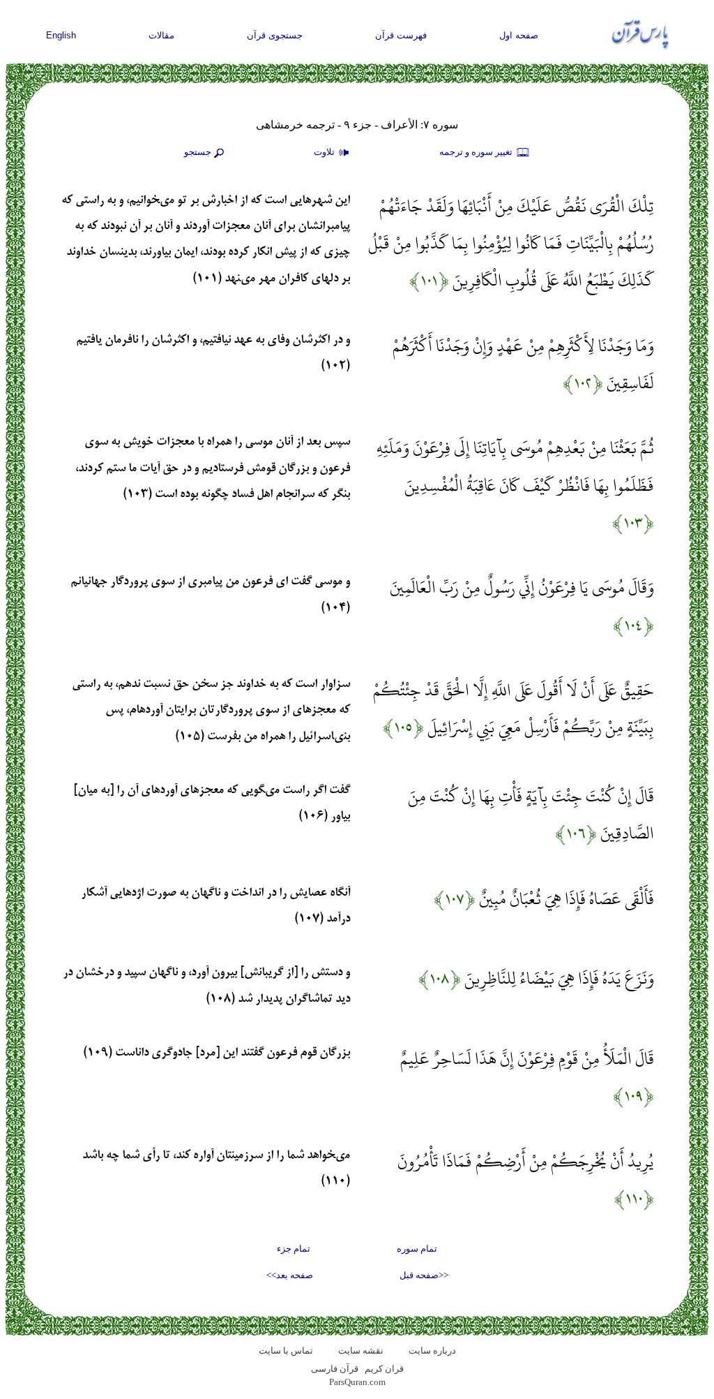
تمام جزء (293, 1248)
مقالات (161, 35)
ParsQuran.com (357, 1382)
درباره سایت (432, 1350)
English (61, 35)
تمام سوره (417, 1248)
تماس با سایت (286, 1350)
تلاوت (325, 152)
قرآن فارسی (334, 1368)
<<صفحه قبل (424, 1275)
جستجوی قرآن (275, 35)
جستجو (197, 152)
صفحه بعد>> (289, 1275)
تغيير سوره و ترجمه (477, 152)
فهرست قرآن (401, 35)
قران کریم (384, 1368)
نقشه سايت (360, 1350)
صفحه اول (518, 35)
